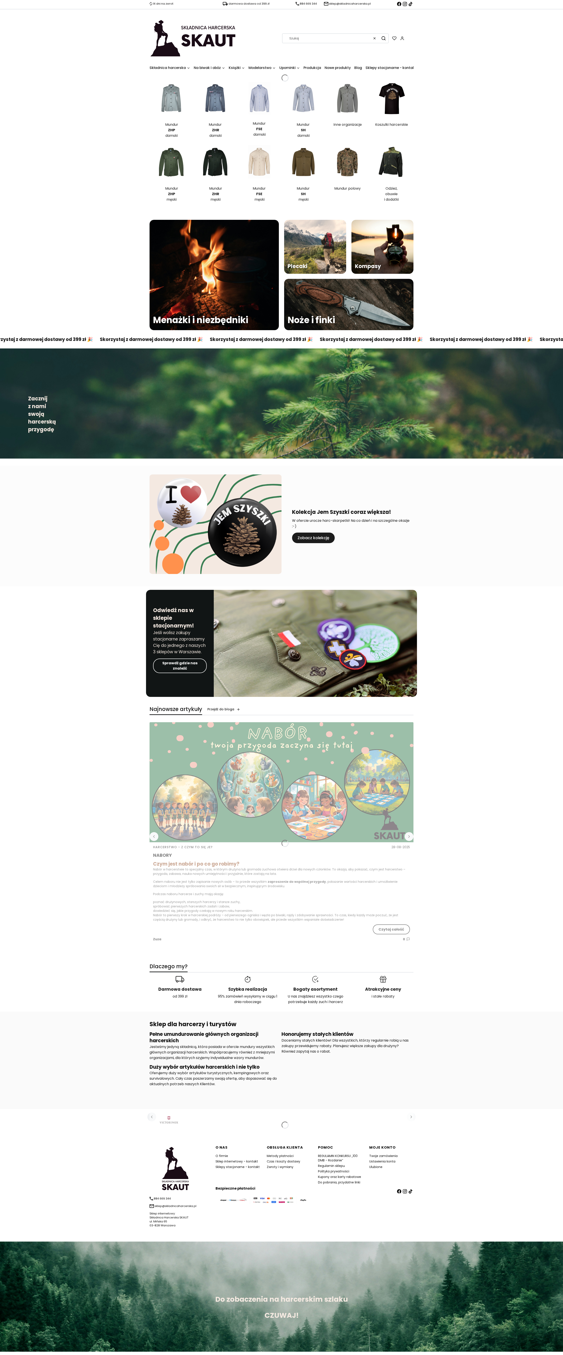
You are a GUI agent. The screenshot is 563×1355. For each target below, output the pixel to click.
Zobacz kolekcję (313, 538)
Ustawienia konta (382, 1161)
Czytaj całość (391, 929)
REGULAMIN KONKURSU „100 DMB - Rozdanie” (338, 1158)
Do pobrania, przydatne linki (339, 1182)
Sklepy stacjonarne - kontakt (238, 1167)
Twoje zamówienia (383, 1156)
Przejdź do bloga (220, 709)
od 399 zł (180, 996)
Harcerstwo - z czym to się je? (183, 847)
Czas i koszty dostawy (283, 1161)
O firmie (222, 1156)
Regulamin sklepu (331, 1166)
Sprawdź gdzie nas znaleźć (179, 666)
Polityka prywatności (333, 1171)
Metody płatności (280, 1156)
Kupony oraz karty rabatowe (339, 1177)
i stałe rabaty (383, 996)
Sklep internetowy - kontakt (237, 1161)
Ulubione (375, 1167)
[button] (384, 38)
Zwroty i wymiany (280, 1167)
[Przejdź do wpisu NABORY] (281, 782)
